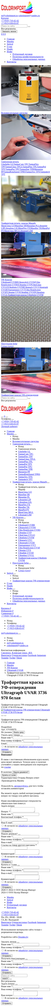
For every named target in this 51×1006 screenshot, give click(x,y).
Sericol (10, 44)
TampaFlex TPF (25, 456)
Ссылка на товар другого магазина (19, 845)
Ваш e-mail (6, 842)
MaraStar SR (20, 226)
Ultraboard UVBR (9, 282)
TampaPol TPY (25, 464)
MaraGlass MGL (11, 231)
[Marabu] (15, 434)
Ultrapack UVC (31, 287)
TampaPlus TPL (29, 167)
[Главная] (17, 414)
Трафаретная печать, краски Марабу (18, 223)
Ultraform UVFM (16, 287)
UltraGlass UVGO (26, 535)
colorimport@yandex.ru (29, 15)
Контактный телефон (12, 817)
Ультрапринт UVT (16, 290)
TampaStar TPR (27, 169)
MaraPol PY (23, 510)
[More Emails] (19, 633)
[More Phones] (20, 616)
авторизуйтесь (21, 786)
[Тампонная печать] (31, 444)
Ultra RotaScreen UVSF (29, 548)
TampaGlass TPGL (13, 167)
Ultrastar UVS (13, 292)
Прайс (10, 49)
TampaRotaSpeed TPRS (15, 172)
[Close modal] (21, 735)
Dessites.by (23, 937)
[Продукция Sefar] (30, 563)
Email (4, 743)
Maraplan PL (32, 226)
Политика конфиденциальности (27, 56)
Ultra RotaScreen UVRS (29, 530)
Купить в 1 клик (9, 775)
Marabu (10, 41)
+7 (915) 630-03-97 (10, 424)
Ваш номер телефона (12, 740)
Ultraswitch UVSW (27, 282)
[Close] (12, 419)
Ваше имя (6, 737)
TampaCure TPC (21, 164)
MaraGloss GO (8, 226)
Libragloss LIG (11, 228)
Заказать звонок (9, 31)
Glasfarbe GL (7, 164)
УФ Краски (6, 279)
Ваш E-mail (6, 822)
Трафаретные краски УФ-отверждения (19, 395)
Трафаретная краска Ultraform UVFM (25, 295)
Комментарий (8, 854)
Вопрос (5, 811)
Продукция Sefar (9, 343)
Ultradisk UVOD (28, 292)
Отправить (6, 752)
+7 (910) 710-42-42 (10, 421)
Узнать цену (18, 732)
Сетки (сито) (7, 346)
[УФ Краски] (24, 518)
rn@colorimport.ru (9, 15)
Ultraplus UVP (25, 284)
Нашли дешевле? (20, 772)
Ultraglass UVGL (26, 555)
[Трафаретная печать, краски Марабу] (48, 482)
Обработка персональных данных (28, 59)
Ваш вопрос (7, 995)
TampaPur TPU (13, 169)
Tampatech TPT (25, 479)
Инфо (9, 51)
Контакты (11, 62)
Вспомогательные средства (14, 113)
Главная (10, 39)
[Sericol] (15, 573)
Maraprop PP (24, 472)
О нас (9, 46)
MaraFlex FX (24, 228)
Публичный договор (22, 54)
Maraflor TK (36, 228)
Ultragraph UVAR (26, 542)
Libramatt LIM (26, 231)
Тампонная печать (10, 161)
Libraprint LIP (24, 499)
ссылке (7, 767)
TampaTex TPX (33, 172)
